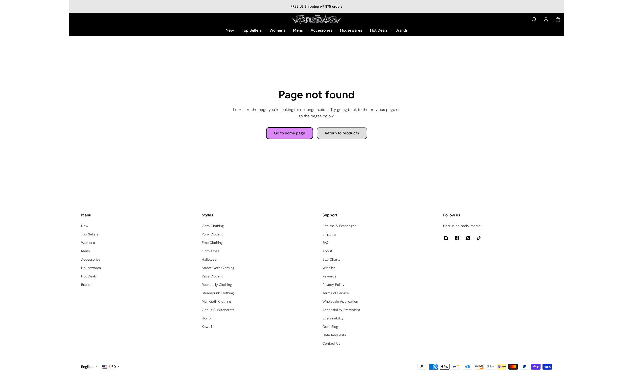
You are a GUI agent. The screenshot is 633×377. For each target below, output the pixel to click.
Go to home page (289, 133)
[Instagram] (446, 237)
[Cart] (558, 19)
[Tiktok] (478, 237)
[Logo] (316, 19)
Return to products (342, 133)
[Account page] (546, 19)
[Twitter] (467, 237)
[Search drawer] (534, 19)
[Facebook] (457, 237)
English (86, 366)
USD (112, 366)
